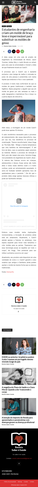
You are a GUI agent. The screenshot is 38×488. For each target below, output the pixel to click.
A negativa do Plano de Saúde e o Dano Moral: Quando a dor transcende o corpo (18, 389)
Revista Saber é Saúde (10, 46)
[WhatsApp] (22, 51)
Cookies (26, 482)
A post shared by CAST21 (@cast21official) (19, 226)
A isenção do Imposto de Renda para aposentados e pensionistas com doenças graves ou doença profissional (18, 419)
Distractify (10, 272)
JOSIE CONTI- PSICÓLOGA (10, 474)
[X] (14, 51)
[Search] (35, 2)
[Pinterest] (18, 51)
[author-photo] (19, 303)
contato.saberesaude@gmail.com (22, 458)
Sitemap (20, 482)
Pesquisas (9, 26)
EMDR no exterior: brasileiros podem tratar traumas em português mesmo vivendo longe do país (18, 359)
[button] (3, 2)
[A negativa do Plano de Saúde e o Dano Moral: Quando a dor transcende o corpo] (19, 376)
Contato (32, 482)
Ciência (4, 26)
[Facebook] (9, 51)
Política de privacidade (10, 482)
